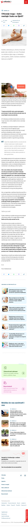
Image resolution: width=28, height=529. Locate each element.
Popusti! (13, 505)
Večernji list (4, 503)
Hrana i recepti (5, 484)
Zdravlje (3, 475)
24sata (8, 505)
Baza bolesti (4, 494)
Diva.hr (18, 503)
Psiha (2, 478)
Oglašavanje (4, 512)
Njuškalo (3, 505)
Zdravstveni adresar (6, 490)
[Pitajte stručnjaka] (27, 515)
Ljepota (3, 481)
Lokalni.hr (23, 503)
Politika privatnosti (5, 518)
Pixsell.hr (18, 505)
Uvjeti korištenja (5, 516)
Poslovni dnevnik (12, 503)
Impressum (4, 514)
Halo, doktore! (5, 487)
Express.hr (23, 505)
